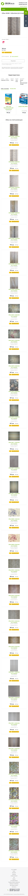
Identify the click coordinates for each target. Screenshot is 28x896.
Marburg (14, 874)
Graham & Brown (14, 875)
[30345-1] (14, 26)
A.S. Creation (14, 869)
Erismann (14, 872)
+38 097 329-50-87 (23, 4)
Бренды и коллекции (14, 883)
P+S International (14, 880)
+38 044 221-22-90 (23, 2)
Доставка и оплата (14, 885)
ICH (14, 877)
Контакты (14, 886)
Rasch (14, 871)
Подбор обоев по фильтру (14, 882)
